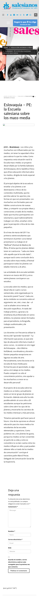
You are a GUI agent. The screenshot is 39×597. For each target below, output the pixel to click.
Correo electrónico (15, 539)
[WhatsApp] (20, 14)
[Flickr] (17, 14)
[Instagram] (14, 14)
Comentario (13, 507)
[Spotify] (30, 14)
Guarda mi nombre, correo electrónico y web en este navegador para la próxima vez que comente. (19, 563)
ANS (6, 147)
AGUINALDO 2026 (25, 23)
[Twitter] (27, 14)
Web (9, 548)
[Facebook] (7, 14)
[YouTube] (10, 14)
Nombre (11, 531)
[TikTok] (23, 14)
